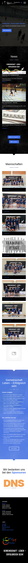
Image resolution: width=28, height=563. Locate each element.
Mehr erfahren (6, 30)
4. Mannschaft (6, 255)
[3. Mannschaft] (14, 223)
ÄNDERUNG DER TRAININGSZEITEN (10, 75)
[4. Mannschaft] (14, 245)
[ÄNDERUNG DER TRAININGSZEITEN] (14, 68)
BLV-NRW (4, 525)
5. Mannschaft (6, 277)
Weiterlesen (4, 81)
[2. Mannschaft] (14, 201)
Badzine (4, 528)
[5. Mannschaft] (14, 267)
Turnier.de (4, 524)
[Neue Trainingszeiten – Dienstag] (14, 92)
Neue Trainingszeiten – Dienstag (9, 102)
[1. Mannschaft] (14, 179)
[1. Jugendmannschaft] (14, 288)
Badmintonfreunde (6, 527)
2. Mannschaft (6, 211)
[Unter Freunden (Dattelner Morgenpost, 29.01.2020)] (14, 117)
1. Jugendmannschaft (7, 299)
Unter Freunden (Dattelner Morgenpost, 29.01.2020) (14, 124)
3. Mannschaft (6, 233)
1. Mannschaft (6, 189)
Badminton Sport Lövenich (7, 529)
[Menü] (24, 2)
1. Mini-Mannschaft (7, 320)
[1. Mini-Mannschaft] (14, 310)
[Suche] (21, 2)
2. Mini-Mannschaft (7, 342)
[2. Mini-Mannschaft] (14, 332)
